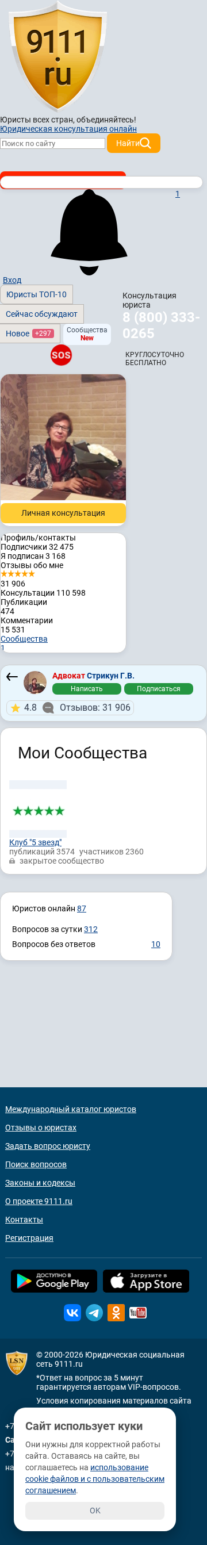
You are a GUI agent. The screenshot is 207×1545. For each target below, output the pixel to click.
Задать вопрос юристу (47, 1146)
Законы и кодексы (40, 1182)
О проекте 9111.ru (38, 1201)
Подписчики (37, 546)
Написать (87, 689)
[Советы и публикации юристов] (57, 57)
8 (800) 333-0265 (161, 325)
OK (95, 1510)
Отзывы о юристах (40, 1127)
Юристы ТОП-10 (36, 294)
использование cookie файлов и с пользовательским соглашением (94, 1479)
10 (155, 944)
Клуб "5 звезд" (35, 842)
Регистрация (29, 1238)
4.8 (77, 707)
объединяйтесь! (106, 119)
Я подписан (33, 556)
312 (91, 929)
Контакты (24, 1219)
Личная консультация (63, 512)
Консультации (43, 592)
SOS (61, 355)
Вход (12, 280)
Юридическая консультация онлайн (68, 128)
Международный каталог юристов (70, 1109)
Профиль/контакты (38, 537)
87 (81, 908)
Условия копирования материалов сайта (113, 1400)
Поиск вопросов (36, 1164)
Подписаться (159, 689)
